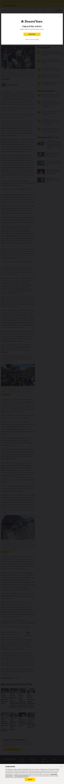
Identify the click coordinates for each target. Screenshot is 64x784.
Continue (30, 779)
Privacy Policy (9, 776)
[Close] (61, 766)
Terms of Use (54, 774)
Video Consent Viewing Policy (22, 776)
